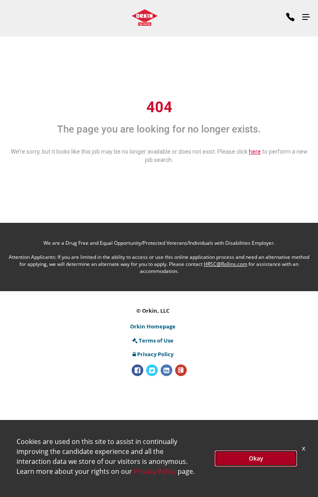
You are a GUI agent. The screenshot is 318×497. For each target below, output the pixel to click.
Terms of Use (156, 340)
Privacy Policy (155, 354)
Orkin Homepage (153, 326)
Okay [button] (256, 458)
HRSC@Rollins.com (225, 264)
